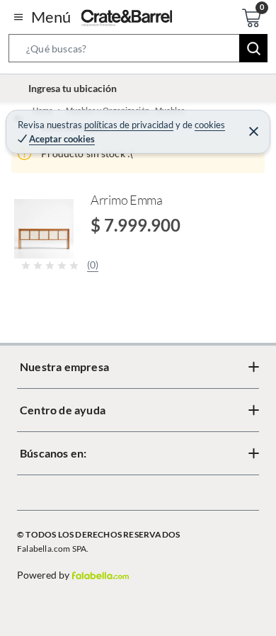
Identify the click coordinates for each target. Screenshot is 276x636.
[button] (138, 51)
